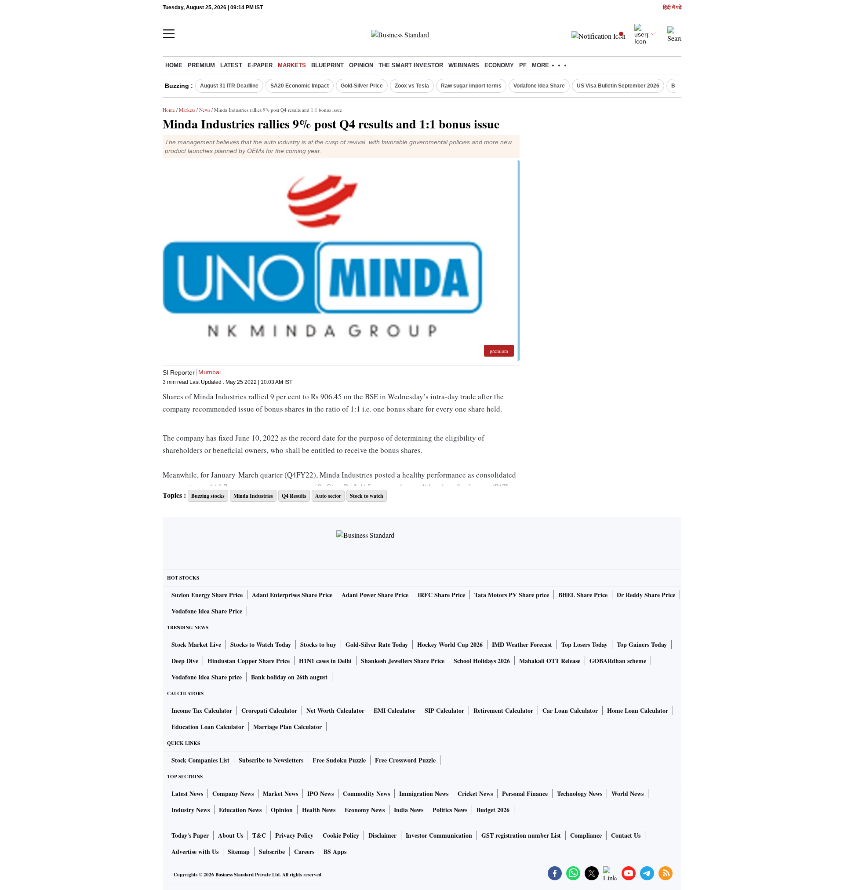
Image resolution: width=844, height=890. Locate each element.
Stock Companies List (200, 760)
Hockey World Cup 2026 (450, 644)
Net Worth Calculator (335, 710)
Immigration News (423, 793)
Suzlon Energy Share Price (207, 594)
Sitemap (239, 851)
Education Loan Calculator (207, 726)
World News (627, 793)
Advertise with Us (194, 851)
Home (173, 65)
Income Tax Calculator (201, 710)
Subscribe (272, 851)
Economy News (365, 809)
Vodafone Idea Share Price (206, 611)
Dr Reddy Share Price (646, 594)
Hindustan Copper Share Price (248, 660)
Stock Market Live (196, 644)
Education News (240, 809)
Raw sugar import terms (471, 86)
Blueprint (327, 65)
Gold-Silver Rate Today (377, 644)
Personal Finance (525, 793)
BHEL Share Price (583, 594)
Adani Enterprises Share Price (292, 594)
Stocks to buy (318, 644)
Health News (318, 809)
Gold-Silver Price (362, 86)
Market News (280, 793)
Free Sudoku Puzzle (339, 760)
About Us (230, 835)
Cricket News (475, 793)
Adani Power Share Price (375, 594)
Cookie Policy (341, 835)
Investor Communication (439, 835)
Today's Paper (190, 835)
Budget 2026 (493, 809)
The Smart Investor (410, 65)
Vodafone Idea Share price (206, 677)
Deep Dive (184, 660)
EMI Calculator (394, 710)
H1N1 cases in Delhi (325, 660)
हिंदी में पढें (672, 8)
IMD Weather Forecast (522, 644)
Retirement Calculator (503, 710)
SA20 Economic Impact (299, 86)
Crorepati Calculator (269, 710)
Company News (233, 793)
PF (523, 65)
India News (408, 809)
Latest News (187, 793)
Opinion (361, 65)
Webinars (463, 65)
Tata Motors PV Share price (511, 594)
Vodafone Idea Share (539, 86)
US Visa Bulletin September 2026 (618, 86)
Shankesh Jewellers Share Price (402, 660)
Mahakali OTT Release (549, 660)
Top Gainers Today (642, 644)
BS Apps (335, 851)
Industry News (190, 809)
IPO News (320, 793)
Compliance (586, 835)
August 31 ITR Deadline (229, 86)
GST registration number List (521, 835)
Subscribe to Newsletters (271, 760)
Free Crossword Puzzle (405, 760)
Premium (201, 65)
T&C (259, 835)
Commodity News (366, 793)
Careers (304, 851)
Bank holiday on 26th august (289, 677)
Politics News (450, 809)
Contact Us (625, 835)
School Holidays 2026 (482, 660)
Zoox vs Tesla (412, 86)
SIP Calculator (444, 710)
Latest (231, 65)
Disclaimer (382, 835)
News (204, 109)
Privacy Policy (294, 835)
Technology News (579, 793)
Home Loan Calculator (637, 710)
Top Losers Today (584, 644)
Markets (292, 65)
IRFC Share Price (441, 594)
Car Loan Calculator (570, 710)
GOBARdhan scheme (617, 660)
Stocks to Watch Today (260, 644)
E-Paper (260, 65)
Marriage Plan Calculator (287, 726)
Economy (499, 65)
